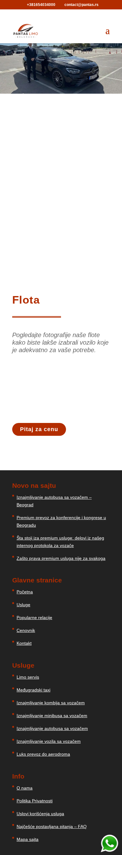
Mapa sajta (27, 839)
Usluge (23, 604)
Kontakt (24, 643)
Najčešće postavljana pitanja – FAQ (52, 826)
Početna (25, 591)
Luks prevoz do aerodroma (43, 754)
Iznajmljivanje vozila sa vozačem (49, 741)
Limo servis (28, 677)
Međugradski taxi (33, 689)
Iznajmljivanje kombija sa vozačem (51, 702)
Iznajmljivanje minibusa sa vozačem (52, 715)
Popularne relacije (34, 617)
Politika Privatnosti (35, 800)
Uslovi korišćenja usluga (40, 813)
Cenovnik (26, 630)
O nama (25, 787)
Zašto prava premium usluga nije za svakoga (61, 558)
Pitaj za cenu (39, 429)
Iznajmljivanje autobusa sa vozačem (52, 728)
